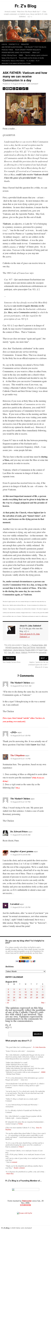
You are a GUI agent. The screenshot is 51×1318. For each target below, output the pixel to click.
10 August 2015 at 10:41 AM (20, 686)
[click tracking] (25, 1205)
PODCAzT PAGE (7, 50)
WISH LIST (36, 52)
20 (31, 995)
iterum (18, 652)
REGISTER (25, 44)
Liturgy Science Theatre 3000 (24, 650)
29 (43, 997)
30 (8, 1000)
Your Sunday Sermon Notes (12, 662)
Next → (44, 658)
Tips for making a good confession (36, 55)
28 (37, 997)
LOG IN (4, 44)
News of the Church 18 (9, 58)
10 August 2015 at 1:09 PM (20, 735)
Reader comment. (19, 1168)
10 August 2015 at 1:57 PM (20, 802)
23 (8, 997)
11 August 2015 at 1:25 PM (20, 907)
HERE (43, 1072)
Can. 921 (11, 652)
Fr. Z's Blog (25, 6)
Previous (9, 658)
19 (26, 995)
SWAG (21, 55)
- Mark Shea (9, 1173)
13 (31, 992)
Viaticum (24, 652)
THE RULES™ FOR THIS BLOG (35, 47)
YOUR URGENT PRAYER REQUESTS (28, 50)
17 (14, 995)
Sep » (43, 1002)
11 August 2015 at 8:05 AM (20, 835)
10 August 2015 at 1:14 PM (20, 758)
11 (20, 992)
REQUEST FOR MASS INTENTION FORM (16, 63)
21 (37, 995)
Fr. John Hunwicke (39, 1047)
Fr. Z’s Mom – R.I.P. (33, 60)
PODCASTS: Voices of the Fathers (13, 60)
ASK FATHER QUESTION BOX (12, 47)
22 (43, 995)
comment (14, 1162)
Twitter (20, 1124)
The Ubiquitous (17, 755)
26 (26, 997)
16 (8, 995)
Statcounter (27, 1201)
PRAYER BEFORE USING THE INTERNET (16, 52)
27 (31, 997)
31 (14, 1000)
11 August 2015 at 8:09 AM (20, 854)
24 (14, 997)
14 (37, 992)
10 (14, 992)
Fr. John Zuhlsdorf (31, 83)
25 (20, 997)
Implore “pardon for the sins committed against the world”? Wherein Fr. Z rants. (38, 664)
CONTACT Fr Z (14, 44)
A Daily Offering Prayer (9, 55)
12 (26, 992)
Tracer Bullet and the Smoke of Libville (31, 58)
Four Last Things (29, 647)
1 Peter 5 (21, 1147)
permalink (42, 652)
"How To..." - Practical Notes (32, 645)
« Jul (7, 1002)
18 (20, 995)
